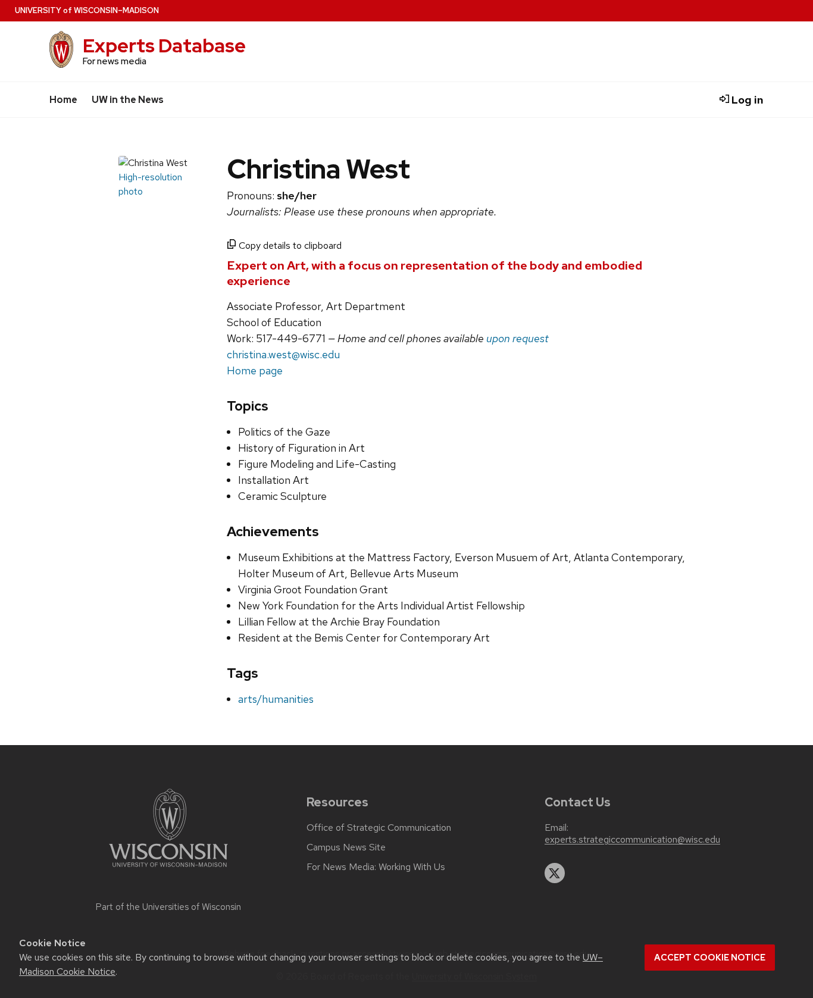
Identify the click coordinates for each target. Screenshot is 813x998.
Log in (746, 100)
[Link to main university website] (168, 869)
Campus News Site (346, 847)
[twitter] (555, 873)
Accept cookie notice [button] (709, 957)
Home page (255, 370)
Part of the (168, 907)
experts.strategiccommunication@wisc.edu (632, 840)
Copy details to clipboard (289, 245)
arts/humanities (276, 699)
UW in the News (128, 99)
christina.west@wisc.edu (283, 354)
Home (63, 99)
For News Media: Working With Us (376, 867)
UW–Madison (87, 10)
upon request (517, 338)
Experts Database (164, 45)
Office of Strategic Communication (379, 828)
